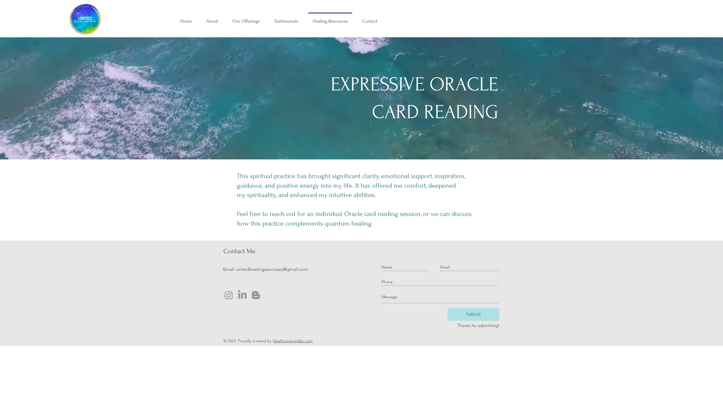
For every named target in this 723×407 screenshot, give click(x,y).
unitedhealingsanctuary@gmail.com (272, 269)
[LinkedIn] (242, 295)
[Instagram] (228, 295)
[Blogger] (256, 295)
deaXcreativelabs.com (293, 340)
